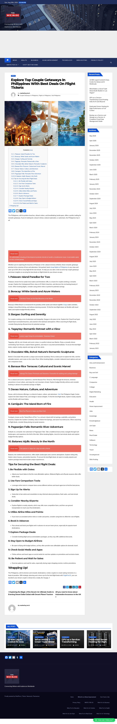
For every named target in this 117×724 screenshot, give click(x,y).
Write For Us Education (73, 708)
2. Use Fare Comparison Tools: (24, 183)
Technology (67, 60)
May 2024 (92, 218)
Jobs (91, 411)
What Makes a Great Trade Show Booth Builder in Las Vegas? (98, 91)
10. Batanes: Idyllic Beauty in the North (24, 176)
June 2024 (93, 213)
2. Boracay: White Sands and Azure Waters (25, 156)
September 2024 (95, 198)
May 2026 (92, 136)
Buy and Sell (93, 372)
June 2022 (93, 324)
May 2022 (92, 329)
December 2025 (94, 150)
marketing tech (25, 93)
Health (24, 60)
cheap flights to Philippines (59, 267)
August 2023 (93, 256)
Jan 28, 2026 (94, 645)
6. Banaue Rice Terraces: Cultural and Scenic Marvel (28, 166)
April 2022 (92, 334)
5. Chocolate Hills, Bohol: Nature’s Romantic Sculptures (29, 164)
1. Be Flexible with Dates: (22, 181)
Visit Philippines (55, 95)
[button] (111, 62)
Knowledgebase (94, 421)
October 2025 (93, 160)
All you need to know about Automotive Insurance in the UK (68, 593)
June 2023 (93, 266)
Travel (13, 75)
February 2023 (94, 285)
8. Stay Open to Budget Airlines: (24, 198)
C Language (93, 377)
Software (92, 440)
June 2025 (93, 169)
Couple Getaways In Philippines (29, 95)
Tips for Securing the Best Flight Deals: (24, 178)
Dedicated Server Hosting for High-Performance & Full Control (99, 108)
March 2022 (93, 338)
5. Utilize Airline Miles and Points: (25, 191)
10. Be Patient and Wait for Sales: (25, 203)
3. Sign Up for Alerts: (21, 186)
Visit (59, 394)
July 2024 (92, 208)
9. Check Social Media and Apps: (25, 201)
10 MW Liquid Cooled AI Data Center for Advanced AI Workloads (99, 82)
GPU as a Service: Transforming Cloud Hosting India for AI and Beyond (98, 99)
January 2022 (94, 348)
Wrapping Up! (13, 205)
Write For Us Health (104, 708)
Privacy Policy (97, 60)
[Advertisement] (58, 44)
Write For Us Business (104, 702)
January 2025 (94, 184)
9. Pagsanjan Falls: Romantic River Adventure (26, 173)
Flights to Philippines (45, 95)
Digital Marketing (95, 392)
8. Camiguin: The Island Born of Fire (23, 171)
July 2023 (92, 261)
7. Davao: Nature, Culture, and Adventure (24, 169)
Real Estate (93, 435)
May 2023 (92, 271)
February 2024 (94, 232)
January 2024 (94, 237)
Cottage (92, 387)
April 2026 (92, 140)
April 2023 (92, 276)
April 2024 (92, 223)
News (15, 60)
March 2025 (93, 174)
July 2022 (92, 319)
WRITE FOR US (12, 65)
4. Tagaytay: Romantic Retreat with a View (25, 161)
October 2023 (93, 247)
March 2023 (93, 281)
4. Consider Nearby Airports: (23, 188)
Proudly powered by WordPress (13, 696)
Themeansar (36, 696)
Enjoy (65, 304)
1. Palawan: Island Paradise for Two (23, 154)
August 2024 (93, 203)
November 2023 (94, 242)
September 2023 (95, 252)
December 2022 (94, 295)
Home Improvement (50, 60)
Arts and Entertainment (97, 363)
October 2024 (93, 194)
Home (72, 697)
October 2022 (93, 305)
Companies (93, 382)
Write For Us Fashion (89, 708)
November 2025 (94, 155)
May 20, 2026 (40, 645)
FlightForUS (67, 575)
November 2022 (94, 300)
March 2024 (93, 227)
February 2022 (94, 343)
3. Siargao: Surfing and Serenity (21, 159)
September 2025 (95, 165)
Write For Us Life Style (69, 713)
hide (31, 150)
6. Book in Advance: (21, 193)
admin (23, 645)
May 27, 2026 (13, 645)
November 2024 (94, 189)
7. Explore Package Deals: (23, 196)
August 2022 (93, 314)
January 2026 (94, 145)
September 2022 (95, 309)
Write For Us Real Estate (85, 713)
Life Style (92, 425)
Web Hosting (81, 60)
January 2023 (94, 290)
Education (92, 396)
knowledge (93, 416)
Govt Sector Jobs (30, 65)
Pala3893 (51, 645)
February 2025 (94, 179)
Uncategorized (94, 454)
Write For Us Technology (103, 713)
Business (34, 60)
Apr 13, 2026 (67, 645)
